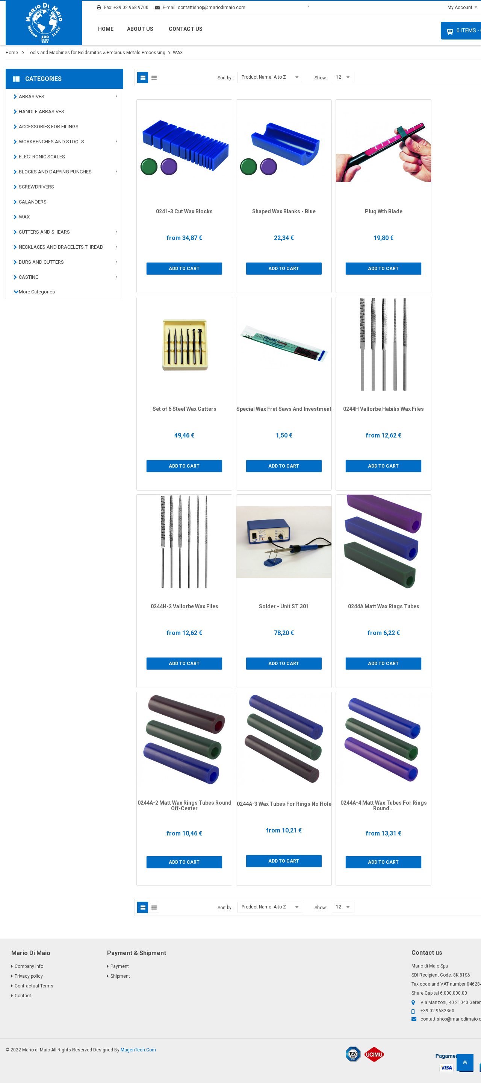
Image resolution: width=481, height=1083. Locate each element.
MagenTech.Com (138, 1050)
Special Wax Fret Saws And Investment (283, 409)
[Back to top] (465, 1064)
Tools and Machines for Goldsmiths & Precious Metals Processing (96, 52)
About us (140, 29)
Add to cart (184, 268)
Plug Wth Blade (383, 211)
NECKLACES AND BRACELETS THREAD (61, 247)
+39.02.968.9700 (130, 7)
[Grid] (142, 77)
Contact (23, 995)
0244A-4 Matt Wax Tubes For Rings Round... (383, 805)
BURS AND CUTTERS (41, 262)
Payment (119, 966)
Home (105, 29)
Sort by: (225, 78)
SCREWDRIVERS (36, 187)
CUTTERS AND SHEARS (44, 232)
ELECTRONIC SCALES (42, 156)
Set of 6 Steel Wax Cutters (184, 409)
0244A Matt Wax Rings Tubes (383, 606)
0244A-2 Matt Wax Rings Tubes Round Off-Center (184, 805)
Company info (29, 966)
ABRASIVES (31, 96)
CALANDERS (33, 202)
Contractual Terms (34, 986)
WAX (24, 217)
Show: (321, 78)
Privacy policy (29, 976)
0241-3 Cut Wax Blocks (184, 211)
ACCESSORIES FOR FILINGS (49, 126)
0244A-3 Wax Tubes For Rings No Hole (284, 804)
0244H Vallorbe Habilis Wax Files (383, 409)
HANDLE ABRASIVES (41, 111)
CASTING (29, 277)
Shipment (120, 976)
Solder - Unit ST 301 (284, 606)
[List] (153, 77)
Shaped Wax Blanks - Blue (284, 211)
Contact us (186, 29)
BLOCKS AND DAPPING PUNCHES (55, 172)
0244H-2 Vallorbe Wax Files (184, 606)
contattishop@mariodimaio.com (211, 7)
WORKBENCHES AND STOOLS (51, 141)
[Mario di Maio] (44, 23)
